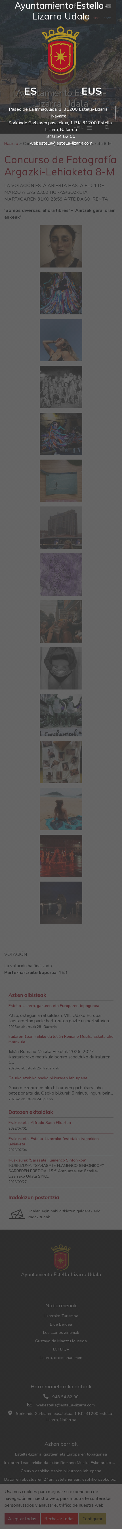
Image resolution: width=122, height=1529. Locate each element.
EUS (91, 91)
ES (30, 91)
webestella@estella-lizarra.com (61, 143)
